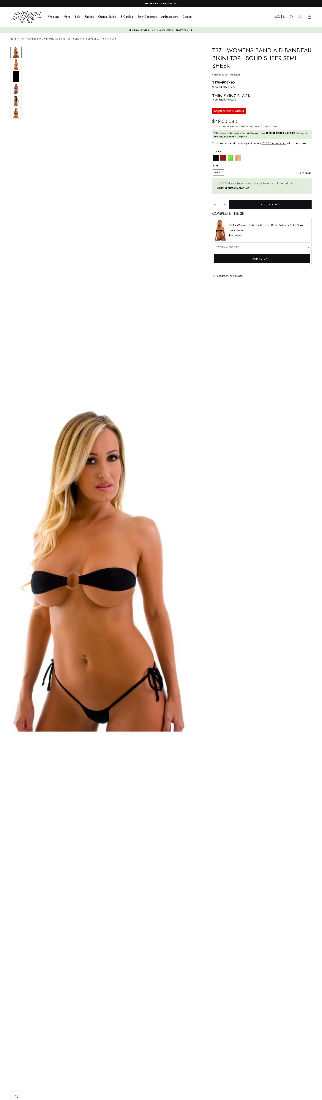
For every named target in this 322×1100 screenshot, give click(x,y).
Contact (187, 17)
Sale (77, 17)
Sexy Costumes (147, 17)
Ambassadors (169, 17)
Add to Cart (261, 258)
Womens (53, 17)
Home (13, 38)
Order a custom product (233, 188)
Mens (67, 17)
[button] (279, 17)
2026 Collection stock (273, 143)
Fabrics (89, 17)
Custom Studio (107, 17)
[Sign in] (300, 17)
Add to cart (270, 204)
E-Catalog (127, 17)
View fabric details (224, 99)
